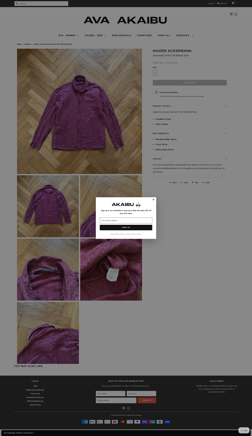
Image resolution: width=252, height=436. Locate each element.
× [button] (153, 199)
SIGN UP (126, 227)
